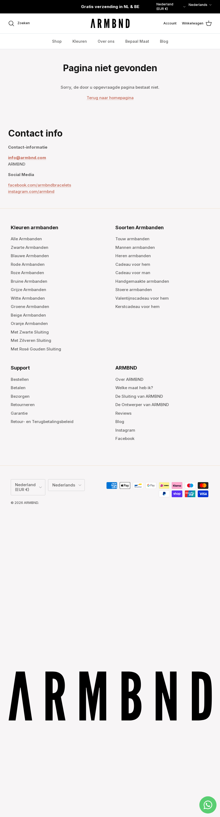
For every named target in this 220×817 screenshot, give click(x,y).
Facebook (124, 438)
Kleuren (79, 41)
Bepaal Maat (137, 41)
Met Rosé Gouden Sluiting (36, 349)
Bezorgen (20, 396)
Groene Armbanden (30, 306)
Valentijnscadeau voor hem (142, 298)
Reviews (123, 413)
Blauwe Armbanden (30, 255)
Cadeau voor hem (132, 264)
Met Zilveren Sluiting (31, 340)
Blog (164, 41)
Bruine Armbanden (29, 281)
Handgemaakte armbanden (142, 281)
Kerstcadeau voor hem (137, 306)
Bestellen (20, 379)
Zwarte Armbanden (29, 247)
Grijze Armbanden (28, 289)
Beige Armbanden (28, 315)
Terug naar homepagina (110, 97)
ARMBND (31, 503)
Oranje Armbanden (29, 323)
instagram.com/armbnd (31, 191)
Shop (57, 41)
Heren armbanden (133, 255)
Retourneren (23, 404)
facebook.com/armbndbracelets (39, 185)
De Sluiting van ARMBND (139, 396)
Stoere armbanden (133, 289)
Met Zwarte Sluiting (30, 332)
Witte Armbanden (28, 298)
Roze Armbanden (27, 272)
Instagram (125, 430)
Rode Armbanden (28, 264)
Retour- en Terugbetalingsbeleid (42, 421)
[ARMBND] (110, 23)
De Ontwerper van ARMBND (142, 404)
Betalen (18, 387)
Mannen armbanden (135, 247)
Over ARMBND (129, 379)
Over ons (106, 41)
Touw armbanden (132, 238)
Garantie (19, 413)
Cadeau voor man (132, 272)
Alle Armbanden (26, 238)
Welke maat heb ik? (134, 387)
